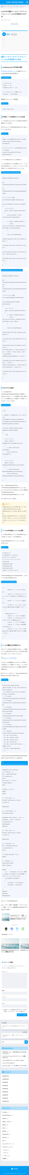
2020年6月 (5, 1085)
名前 (4, 990)
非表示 (14, 34)
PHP (6, 1152)
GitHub (5, 1118)
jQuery (5, 1124)
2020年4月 (5, 1088)
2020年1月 (5, 1098)
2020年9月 (5, 1082)
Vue (4, 1140)
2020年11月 (5, 1076)
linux (4, 1128)
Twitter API (6, 1134)
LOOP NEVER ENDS (14, 2)
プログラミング (7, 1147)
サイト (3, 1003)
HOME (15, 1169)
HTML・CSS (6, 1121)
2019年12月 (5, 1101)
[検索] (26, 1042)
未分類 (5, 1158)
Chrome (5, 1112)
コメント (5, 971)
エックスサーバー (8, 1144)
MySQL (5, 1131)
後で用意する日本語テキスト (9, 71)
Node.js (6, 1150)
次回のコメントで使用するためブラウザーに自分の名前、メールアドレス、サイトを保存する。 (15, 1010)
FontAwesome (7, 1115)
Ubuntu (5, 1137)
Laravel (10, 934)
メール (4, 997)
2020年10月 (5, 1079)
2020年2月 (5, 1095)
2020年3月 (5, 1091)
